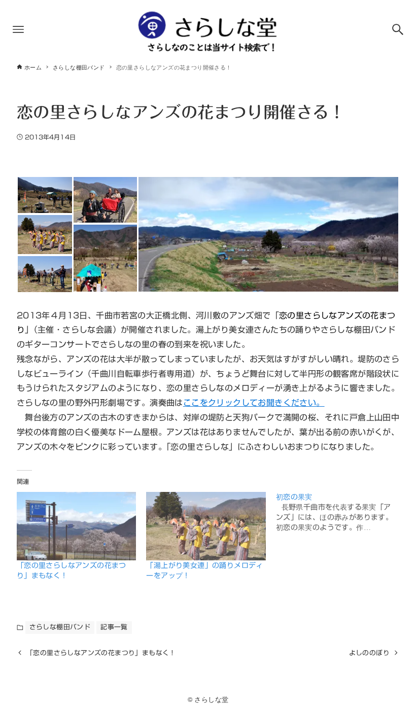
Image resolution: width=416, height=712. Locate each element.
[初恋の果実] (341, 512)
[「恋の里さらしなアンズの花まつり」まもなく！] (76, 526)
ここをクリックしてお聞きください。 (254, 403)
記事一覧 (114, 627)
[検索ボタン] (398, 29)
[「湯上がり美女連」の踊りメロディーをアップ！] (206, 526)
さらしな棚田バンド (60, 627)
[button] (45, 195)
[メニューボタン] (18, 29)
